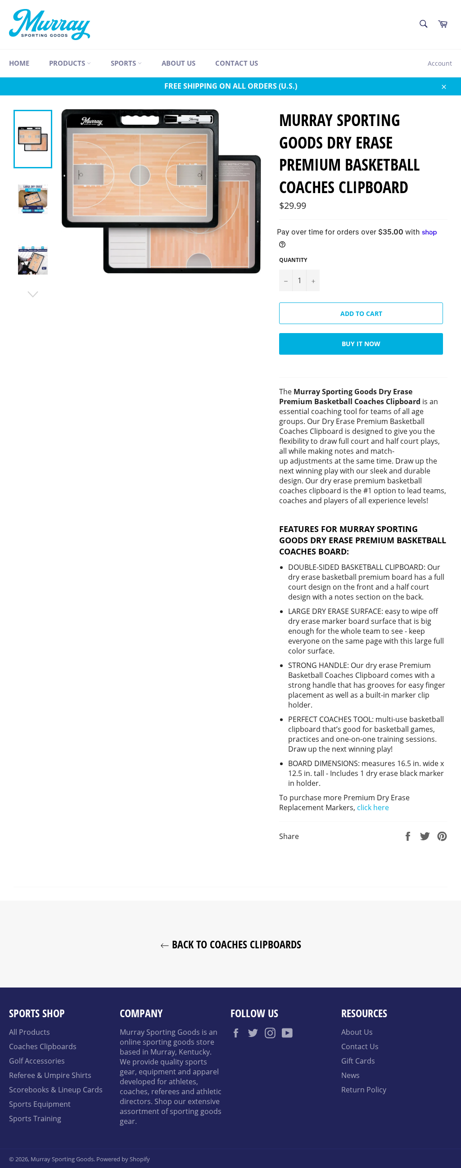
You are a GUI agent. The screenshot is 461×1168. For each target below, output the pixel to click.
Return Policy (363, 1090)
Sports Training (35, 1118)
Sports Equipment (40, 1104)
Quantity (293, 260)
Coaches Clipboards (43, 1046)
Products (68, 63)
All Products (29, 1032)
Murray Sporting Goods (62, 1159)
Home (19, 63)
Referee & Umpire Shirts (50, 1075)
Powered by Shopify (123, 1159)
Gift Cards (358, 1061)
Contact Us (236, 63)
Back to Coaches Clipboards (235, 944)
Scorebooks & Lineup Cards (56, 1090)
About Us (178, 63)
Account (440, 63)
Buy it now (361, 343)
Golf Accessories (37, 1061)
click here (373, 807)
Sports (124, 63)
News (350, 1075)
